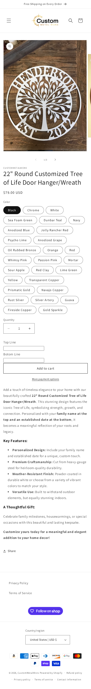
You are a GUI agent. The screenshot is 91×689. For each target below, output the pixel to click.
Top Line (9, 342)
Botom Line (11, 354)
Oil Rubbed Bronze (22, 250)
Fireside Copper (20, 310)
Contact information (69, 679)
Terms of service (43, 679)
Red (72, 250)
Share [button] (12, 551)
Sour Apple (16, 270)
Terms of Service (20, 593)
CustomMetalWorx (28, 672)
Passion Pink (47, 260)
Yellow (13, 280)
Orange (52, 250)
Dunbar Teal (53, 220)
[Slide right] (55, 159)
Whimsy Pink (17, 260)
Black (12, 210)
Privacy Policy (18, 583)
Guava (69, 300)
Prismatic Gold (19, 290)
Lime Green (68, 270)
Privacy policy (22, 679)
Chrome (33, 210)
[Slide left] (36, 159)
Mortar (73, 260)
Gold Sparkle (53, 310)
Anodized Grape (50, 240)
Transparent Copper (44, 280)
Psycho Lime (17, 240)
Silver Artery (44, 300)
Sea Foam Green (20, 220)
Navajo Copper (53, 290)
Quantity (8, 320)
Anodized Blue (19, 230)
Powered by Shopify (51, 672)
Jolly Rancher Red (54, 230)
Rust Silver (16, 300)
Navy (76, 220)
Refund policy (74, 672)
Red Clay (42, 270)
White (54, 210)
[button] (9, 20)
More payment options (45, 379)
